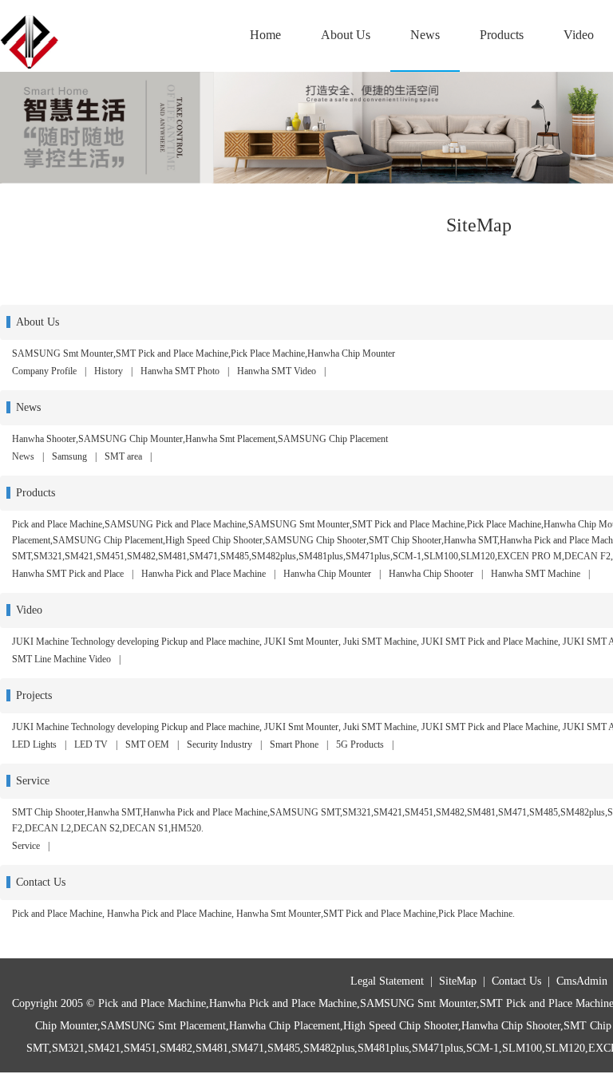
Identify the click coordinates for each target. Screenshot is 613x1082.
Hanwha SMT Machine (535, 573)
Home (265, 34)
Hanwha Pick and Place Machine (203, 573)
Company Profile (44, 371)
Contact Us (516, 981)
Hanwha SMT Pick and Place (68, 573)
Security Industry (219, 744)
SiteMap (458, 981)
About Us (345, 34)
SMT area (123, 456)
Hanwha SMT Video (276, 371)
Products (502, 34)
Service (26, 845)
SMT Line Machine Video (61, 659)
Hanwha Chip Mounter (327, 573)
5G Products (360, 744)
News (425, 34)
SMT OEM (147, 744)
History (108, 371)
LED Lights (34, 744)
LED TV (91, 744)
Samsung (69, 456)
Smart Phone (294, 744)
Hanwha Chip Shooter (431, 573)
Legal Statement (387, 981)
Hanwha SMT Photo (179, 371)
